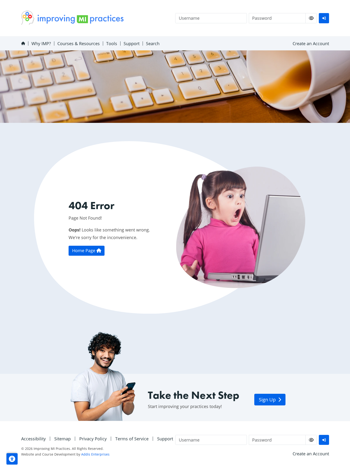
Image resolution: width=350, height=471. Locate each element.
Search (153, 43)
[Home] (23, 43)
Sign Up (268, 399)
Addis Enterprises (95, 454)
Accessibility (33, 439)
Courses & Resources (78, 43)
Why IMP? (41, 43)
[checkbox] (311, 18)
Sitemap (62, 439)
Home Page (84, 250)
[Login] (324, 18)
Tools (111, 43)
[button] (12, 459)
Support (132, 43)
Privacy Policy (93, 439)
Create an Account (311, 43)
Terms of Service (132, 439)
